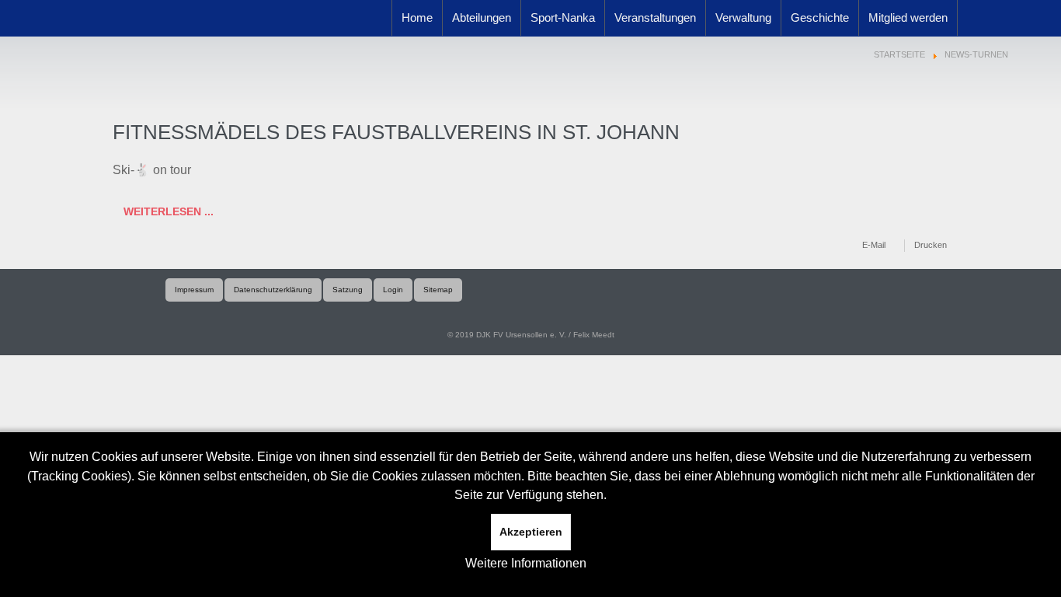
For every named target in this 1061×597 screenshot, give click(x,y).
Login (393, 289)
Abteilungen (481, 17)
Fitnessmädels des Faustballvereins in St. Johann (396, 132)
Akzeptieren (530, 531)
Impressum (194, 289)
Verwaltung (743, 17)
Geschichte (820, 17)
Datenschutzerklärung (273, 289)
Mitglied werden (908, 17)
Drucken (930, 245)
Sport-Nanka (562, 17)
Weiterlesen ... (167, 212)
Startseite (899, 54)
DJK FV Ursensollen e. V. (207, 39)
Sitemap (438, 289)
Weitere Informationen (525, 563)
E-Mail (873, 245)
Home (417, 17)
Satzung (347, 289)
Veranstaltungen (655, 17)
